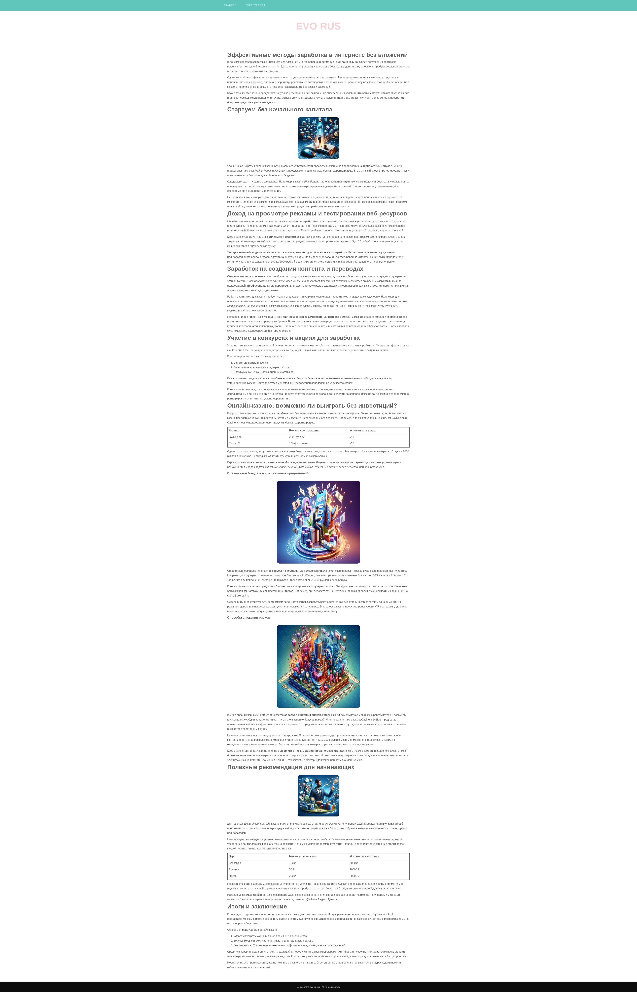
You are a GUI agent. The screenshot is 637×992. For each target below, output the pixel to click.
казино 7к (274, 66)
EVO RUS (318, 26)
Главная (230, 5)
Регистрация (255, 5)
